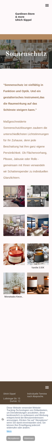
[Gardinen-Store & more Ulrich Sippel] (26, 24)
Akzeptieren (13, 438)
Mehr (9, 431)
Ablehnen (29, 438)
